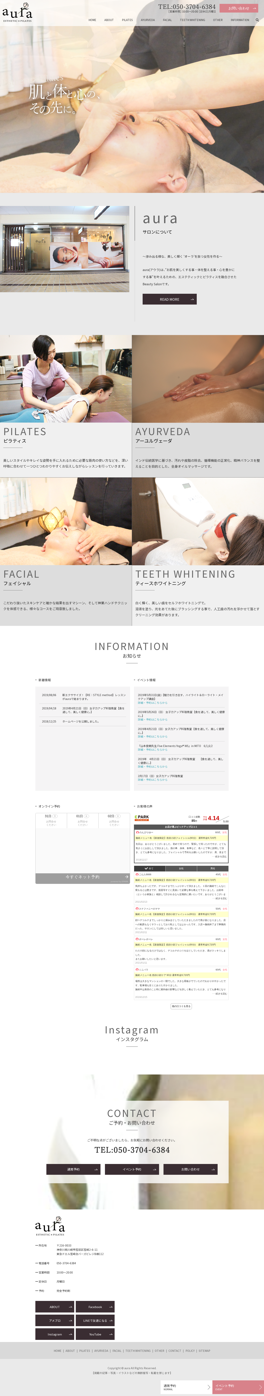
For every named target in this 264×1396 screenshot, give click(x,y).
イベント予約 (132, 1169)
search (259, 20)
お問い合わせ (238, 8)
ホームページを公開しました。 (81, 721)
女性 (181, 868)
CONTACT (175, 1351)
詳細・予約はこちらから (153, 703)
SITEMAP (204, 1351)
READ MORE (169, 299)
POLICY (190, 1351)
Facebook (95, 1307)
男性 (212, 868)
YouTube (95, 1334)
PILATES (127, 20)
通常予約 (73, 1169)
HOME (92, 20)
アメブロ (54, 1320)
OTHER (218, 20)
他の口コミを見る (181, 1006)
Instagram (55, 1334)
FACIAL (167, 20)
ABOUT (109, 20)
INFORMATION (240, 20)
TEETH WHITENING (192, 20)
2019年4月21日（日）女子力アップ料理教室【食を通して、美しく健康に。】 (93, 710)
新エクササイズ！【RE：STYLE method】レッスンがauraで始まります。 (94, 697)
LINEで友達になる (95, 1320)
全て (151, 868)
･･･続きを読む (219, 856)
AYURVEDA (148, 20)
